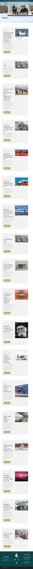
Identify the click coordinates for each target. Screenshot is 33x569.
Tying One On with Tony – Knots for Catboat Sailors (8, 298)
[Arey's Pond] (2, 3)
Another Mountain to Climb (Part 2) (8, 156)
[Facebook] (15, 559)
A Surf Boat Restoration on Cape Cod (8, 267)
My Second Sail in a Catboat (8, 535)
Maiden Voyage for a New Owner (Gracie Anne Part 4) (8, 213)
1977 (5, 65)
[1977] (21, 64)
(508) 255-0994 (6, 559)
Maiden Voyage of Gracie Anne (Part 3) (8, 329)
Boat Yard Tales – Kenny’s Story (7, 419)
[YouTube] (16, 562)
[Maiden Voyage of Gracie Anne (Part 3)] (21, 330)
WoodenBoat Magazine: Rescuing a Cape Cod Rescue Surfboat (8, 37)
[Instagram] (18, 559)
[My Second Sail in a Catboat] (21, 534)
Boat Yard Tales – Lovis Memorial (7, 388)
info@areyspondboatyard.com (6, 560)
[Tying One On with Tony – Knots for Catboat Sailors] (21, 295)
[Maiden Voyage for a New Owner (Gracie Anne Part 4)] (21, 210)
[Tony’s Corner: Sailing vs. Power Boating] (21, 355)
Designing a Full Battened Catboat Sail (8, 448)
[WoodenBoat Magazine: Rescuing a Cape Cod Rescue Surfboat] (21, 34)
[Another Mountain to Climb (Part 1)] (21, 182)
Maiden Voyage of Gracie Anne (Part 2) (8, 478)
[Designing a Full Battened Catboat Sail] (21, 446)
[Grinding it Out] (21, 238)
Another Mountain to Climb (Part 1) (8, 184)
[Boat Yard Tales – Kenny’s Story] (21, 417)
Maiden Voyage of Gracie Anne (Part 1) (8, 507)
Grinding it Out (8, 240)
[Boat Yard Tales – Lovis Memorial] (21, 389)
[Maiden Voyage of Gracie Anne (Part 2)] (21, 476)
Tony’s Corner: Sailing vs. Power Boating (7, 359)
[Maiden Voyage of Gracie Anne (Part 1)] (21, 505)
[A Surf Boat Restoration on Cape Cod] (21, 266)
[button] (32, 3)
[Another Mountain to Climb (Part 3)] (21, 126)
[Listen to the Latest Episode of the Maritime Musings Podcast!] (21, 90)
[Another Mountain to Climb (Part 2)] (21, 153)
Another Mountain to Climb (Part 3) (8, 128)
